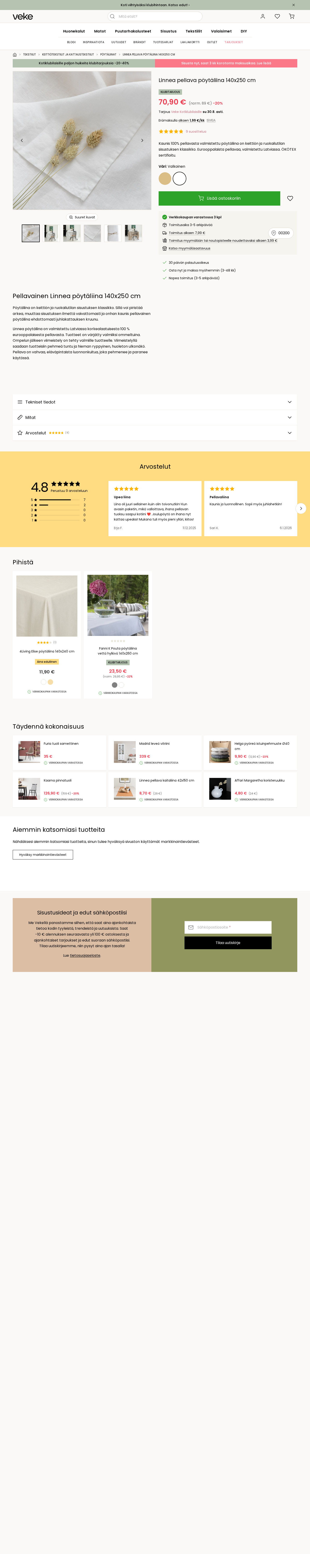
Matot (100, 31)
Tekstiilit (194, 31)
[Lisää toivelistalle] (290, 198)
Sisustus (168, 31)
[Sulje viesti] (293, 5)
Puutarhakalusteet (133, 31)
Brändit (139, 42)
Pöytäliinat (108, 54)
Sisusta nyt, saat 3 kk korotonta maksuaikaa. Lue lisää (226, 63)
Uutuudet (118, 42)
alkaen (191, 120)
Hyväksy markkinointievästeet (42, 854)
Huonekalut (74, 31)
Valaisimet (221, 31)
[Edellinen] (22, 140)
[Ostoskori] (291, 16)
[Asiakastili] (262, 16)
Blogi (71, 42)
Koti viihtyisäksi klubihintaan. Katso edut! (154, 5)
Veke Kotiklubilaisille (186, 112)
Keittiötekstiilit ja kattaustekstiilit (68, 54)
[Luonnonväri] (165, 178)
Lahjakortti (190, 42)
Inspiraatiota (93, 42)
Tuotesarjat (163, 42)
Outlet (212, 42)
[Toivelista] (277, 16)
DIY (244, 31)
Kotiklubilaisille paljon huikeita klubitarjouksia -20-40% (84, 63)
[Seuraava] (142, 140)
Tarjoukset (233, 42)
